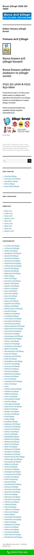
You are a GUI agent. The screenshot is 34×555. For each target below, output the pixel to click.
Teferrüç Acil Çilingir (11, 502)
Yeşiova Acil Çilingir (11, 527)
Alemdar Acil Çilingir (11, 258)
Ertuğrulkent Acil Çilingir (13, 361)
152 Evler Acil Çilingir (11, 246)
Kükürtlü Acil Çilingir (11, 439)
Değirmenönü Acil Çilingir (13, 329)
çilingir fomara (16, 146)
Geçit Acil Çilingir (10, 384)
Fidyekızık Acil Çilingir (12, 374)
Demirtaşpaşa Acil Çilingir (13, 336)
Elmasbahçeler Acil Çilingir (14, 351)
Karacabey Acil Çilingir (12, 179)
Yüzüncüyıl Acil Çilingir (12, 534)
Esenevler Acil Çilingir (12, 364)
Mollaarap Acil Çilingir (12, 449)
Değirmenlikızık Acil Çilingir (14, 326)
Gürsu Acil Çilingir (10, 396)
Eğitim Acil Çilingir (11, 349)
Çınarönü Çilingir (10, 176)
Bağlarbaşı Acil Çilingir (12, 273)
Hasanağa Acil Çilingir (12, 404)
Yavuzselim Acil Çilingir (12, 517)
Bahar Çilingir (9, 276)
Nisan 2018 (8, 216)
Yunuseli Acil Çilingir (11, 532)
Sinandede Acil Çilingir (12, 489)
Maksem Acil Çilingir (11, 442)
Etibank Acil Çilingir (11, 369)
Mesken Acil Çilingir (11, 444)
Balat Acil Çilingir (10, 278)
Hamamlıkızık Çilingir (12, 399)
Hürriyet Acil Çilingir (11, 411)
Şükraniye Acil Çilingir (12, 497)
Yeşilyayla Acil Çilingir (12, 524)
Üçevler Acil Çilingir (11, 512)
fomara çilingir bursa (9, 148)
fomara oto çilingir (8, 150)
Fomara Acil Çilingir (15, 39)
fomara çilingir (25, 146)
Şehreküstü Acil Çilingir (12, 484)
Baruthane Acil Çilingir (12, 281)
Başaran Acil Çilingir (11, 283)
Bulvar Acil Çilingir (11, 288)
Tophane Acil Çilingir (11, 509)
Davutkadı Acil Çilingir (12, 324)
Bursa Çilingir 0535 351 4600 (11, 544)
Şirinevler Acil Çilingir (12, 492)
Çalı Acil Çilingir (10, 298)
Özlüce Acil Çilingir (11, 479)
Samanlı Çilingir (10, 482)
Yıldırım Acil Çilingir (11, 529)
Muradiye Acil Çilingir (12, 452)
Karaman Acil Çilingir (12, 429)
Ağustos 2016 (9, 218)
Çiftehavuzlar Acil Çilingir (13, 308)
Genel (6, 386)
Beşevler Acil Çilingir (11, 286)
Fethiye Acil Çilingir (11, 371)
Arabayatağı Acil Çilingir (13, 266)
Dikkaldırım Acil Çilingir (13, 339)
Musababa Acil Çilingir (12, 454)
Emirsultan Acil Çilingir (12, 356)
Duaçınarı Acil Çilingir (12, 344)
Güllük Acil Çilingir (11, 394)
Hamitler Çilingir (10, 401)
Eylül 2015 (8, 228)
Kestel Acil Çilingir (11, 434)
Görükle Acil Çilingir (11, 391)
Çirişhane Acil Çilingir (12, 313)
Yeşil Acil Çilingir (10, 522)
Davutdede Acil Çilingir (12, 321)
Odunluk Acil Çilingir (11, 469)
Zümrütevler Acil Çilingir (13, 537)
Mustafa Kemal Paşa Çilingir (14, 457)
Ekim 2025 (8, 211)
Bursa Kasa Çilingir (11, 293)
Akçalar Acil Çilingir (11, 256)
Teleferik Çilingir (10, 504)
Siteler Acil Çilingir (11, 494)
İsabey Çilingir (9, 419)
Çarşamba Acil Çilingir (12, 303)
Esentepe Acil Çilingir (12, 366)
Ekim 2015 (8, 226)
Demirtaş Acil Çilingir (12, 334)
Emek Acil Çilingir (10, 354)
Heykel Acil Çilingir (11, 409)
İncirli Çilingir (9, 416)
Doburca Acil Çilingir (11, 341)
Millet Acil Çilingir (10, 447)
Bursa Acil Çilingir (10, 291)
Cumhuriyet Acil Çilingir (13, 319)
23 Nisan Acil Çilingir (11, 248)
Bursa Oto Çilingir (10, 296)
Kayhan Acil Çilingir (11, 432)
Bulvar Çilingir (9, 184)
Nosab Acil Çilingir (11, 467)
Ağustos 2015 (9, 231)
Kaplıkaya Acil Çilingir (12, 424)
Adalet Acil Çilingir (11, 251)
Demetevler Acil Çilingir (12, 331)
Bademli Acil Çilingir (11, 271)
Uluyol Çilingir (9, 514)
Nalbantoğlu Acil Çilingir (13, 459)
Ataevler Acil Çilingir (11, 268)
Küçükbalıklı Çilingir (11, 437)
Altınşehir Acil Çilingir (12, 261)
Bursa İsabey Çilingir (11, 186)
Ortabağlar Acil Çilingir (12, 472)
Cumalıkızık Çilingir (11, 316)
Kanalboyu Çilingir (11, 181)
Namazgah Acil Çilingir (12, 462)
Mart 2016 (8, 221)
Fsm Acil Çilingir (10, 379)
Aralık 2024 (8, 213)
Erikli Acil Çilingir (10, 359)
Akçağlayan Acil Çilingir (12, 253)
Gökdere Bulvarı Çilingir (13, 389)
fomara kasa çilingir (21, 148)
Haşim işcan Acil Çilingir (13, 406)
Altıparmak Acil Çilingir (12, 263)
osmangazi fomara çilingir (21, 150)
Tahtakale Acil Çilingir (12, 499)
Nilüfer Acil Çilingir (11, 464)
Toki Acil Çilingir (10, 507)
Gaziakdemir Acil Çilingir (13, 381)
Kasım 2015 (8, 223)
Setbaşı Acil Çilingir (11, 487)
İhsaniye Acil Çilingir (11, 414)
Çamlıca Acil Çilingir (11, 301)
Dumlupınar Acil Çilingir (13, 346)
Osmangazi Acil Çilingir (12, 474)
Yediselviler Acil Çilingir (12, 519)
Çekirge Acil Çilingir (11, 306)
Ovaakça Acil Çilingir (11, 477)
